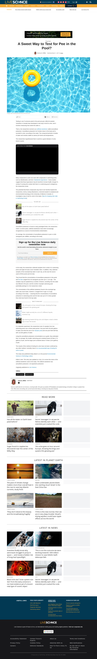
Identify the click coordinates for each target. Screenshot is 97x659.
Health (27, 6)
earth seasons (20, 374)
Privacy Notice (20, 258)
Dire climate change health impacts (23, 9)
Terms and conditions (77, 638)
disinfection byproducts (40, 180)
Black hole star (73, 9)
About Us (53, 638)
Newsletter (55, 117)
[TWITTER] (19, 383)
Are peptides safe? (60, 9)
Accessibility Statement (18, 638)
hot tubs (20, 279)
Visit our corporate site (76, 627)
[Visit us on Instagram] (58, 2)
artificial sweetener (42, 129)
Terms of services (34, 257)
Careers (13, 645)
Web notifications (76, 643)
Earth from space (34, 605)
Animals (12, 6)
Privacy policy (15, 643)
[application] (37, 159)
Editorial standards (37, 645)
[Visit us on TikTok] (66, 2)
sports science (29, 374)
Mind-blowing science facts (73, 612)
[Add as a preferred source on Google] (48, 631)
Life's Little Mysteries (35, 603)
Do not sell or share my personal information (77, 647)
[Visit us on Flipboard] (63, 2)
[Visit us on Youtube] (61, 2)
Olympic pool (38, 330)
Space (47, 6)
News (61, 53)
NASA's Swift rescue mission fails (43, 9)
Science (33, 6)
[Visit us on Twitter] (56, 2)
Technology (55, 6)
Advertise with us (56, 643)
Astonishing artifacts (35, 609)
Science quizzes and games (73, 603)
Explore (62, 6)
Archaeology (19, 6)
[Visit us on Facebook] (54, 2)
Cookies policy (35, 643)
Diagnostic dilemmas (35, 607)
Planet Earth (40, 6)
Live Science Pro (85, 9)
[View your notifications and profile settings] (86, 2)
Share (19, 117)
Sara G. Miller (42, 53)
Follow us (48, 117)
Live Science (32, 367)
